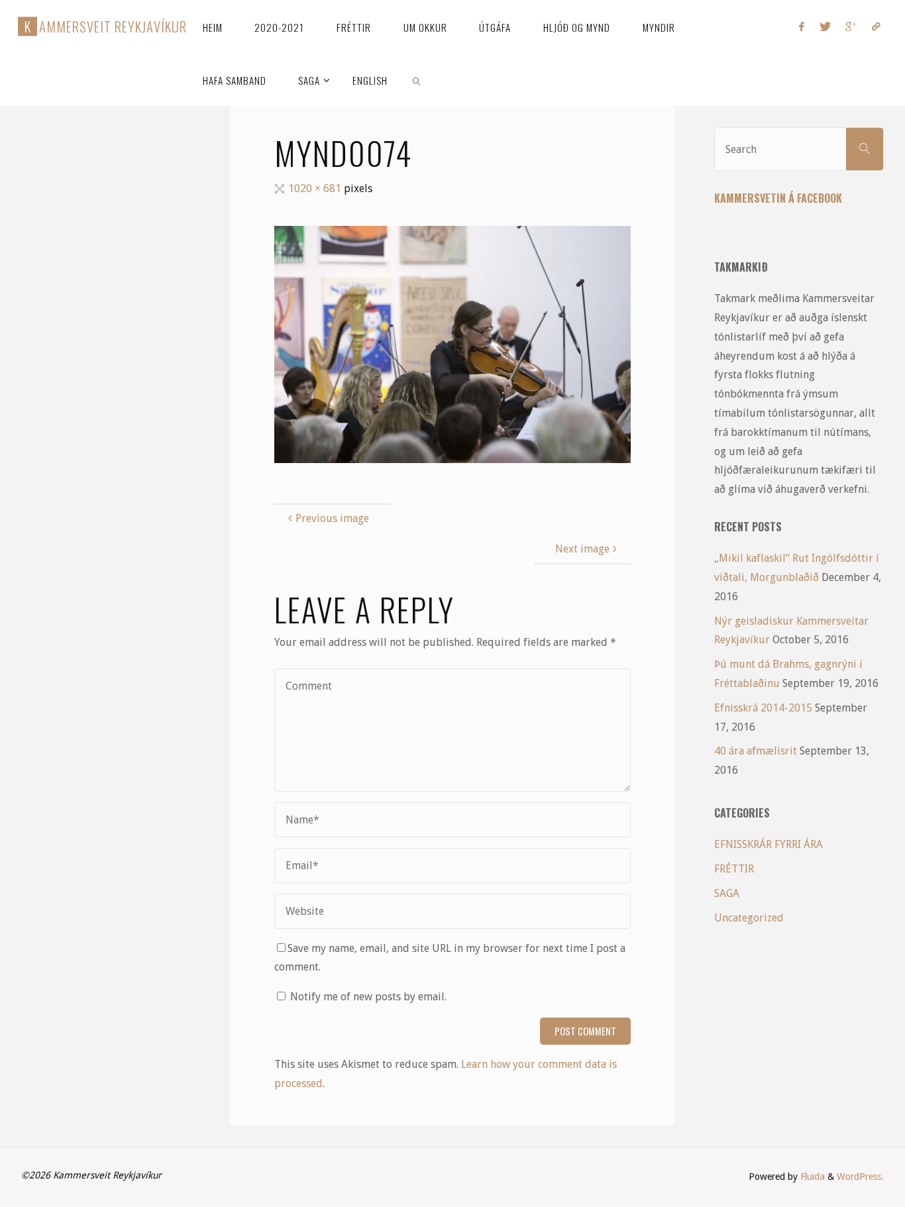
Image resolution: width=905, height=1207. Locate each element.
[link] (416, 79)
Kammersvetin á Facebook (778, 198)
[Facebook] (802, 26)
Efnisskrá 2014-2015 (763, 708)
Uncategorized (749, 918)
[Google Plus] (851, 26)
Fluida (811, 1176)
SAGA (726, 893)
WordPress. (860, 1176)
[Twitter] (825, 26)
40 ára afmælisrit (755, 751)
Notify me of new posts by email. (368, 996)
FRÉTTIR (734, 869)
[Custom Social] (875, 26)
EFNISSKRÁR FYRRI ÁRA (768, 844)
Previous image (332, 518)
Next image (582, 549)
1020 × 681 (316, 188)
